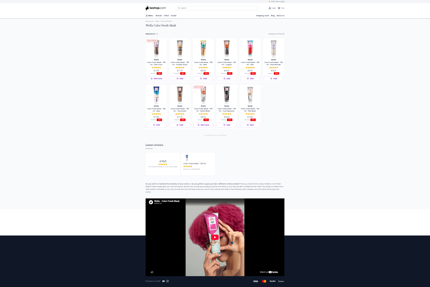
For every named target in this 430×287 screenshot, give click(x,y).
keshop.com (150, 21)
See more (158, 78)
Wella (157, 21)
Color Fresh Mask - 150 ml (194, 163)
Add (181, 78)
